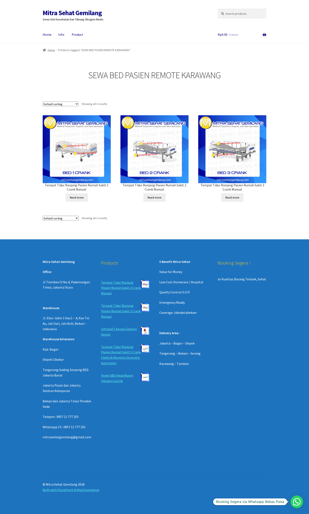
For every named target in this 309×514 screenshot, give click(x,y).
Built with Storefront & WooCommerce (71, 490)
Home (47, 34)
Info (61, 34)
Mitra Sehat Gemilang (72, 13)
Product (77, 34)
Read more (77, 197)
